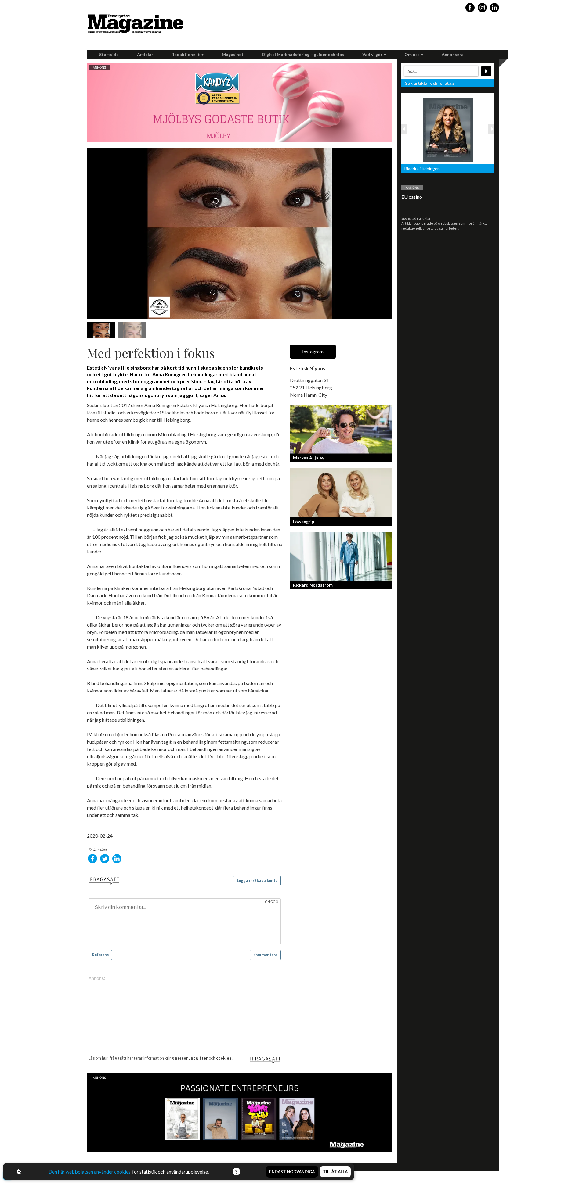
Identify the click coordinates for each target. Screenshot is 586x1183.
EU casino (411, 197)
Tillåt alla (335, 1171)
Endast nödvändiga (292, 1171)
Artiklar (145, 54)
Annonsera (453, 54)
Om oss (412, 54)
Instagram (313, 351)
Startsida (109, 54)
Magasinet (233, 54)
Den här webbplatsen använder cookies (90, 1171)
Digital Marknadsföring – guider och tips (303, 54)
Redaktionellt (186, 54)
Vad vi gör (372, 54)
